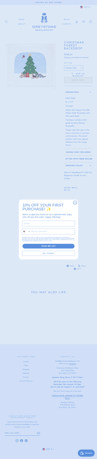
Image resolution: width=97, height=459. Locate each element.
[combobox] (26, 231)
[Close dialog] (75, 202)
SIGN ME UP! (48, 246)
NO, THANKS (48, 253)
